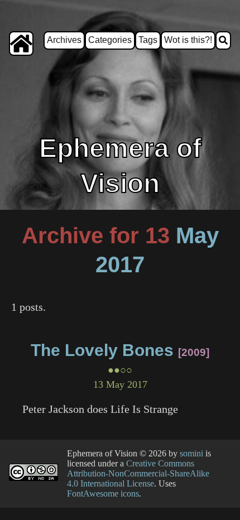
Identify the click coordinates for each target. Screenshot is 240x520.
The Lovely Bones (102, 350)
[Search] (223, 40)
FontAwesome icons (103, 493)
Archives (64, 40)
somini (191, 453)
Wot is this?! (188, 40)
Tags (147, 40)
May (197, 235)
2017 (120, 264)
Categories (110, 40)
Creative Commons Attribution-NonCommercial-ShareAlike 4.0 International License (138, 473)
